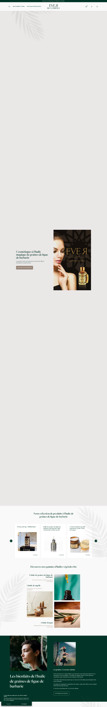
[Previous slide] (11, 541)
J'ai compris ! (24, 704)
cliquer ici (12, 700)
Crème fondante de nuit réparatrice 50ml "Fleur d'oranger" (77, 528)
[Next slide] (96, 541)
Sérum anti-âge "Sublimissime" (26, 527)
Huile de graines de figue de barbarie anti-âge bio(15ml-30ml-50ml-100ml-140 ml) (52, 528)
